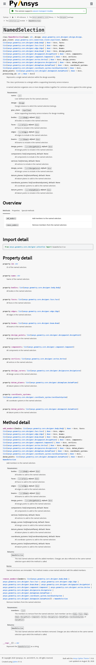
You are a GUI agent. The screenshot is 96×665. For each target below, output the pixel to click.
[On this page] (91, 4)
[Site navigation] (4, 4)
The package (65, 17)
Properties (16, 210)
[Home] (13, 17)
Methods (6, 210)
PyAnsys (6, 17)
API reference (21, 17)
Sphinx (15, 662)
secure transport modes (43, 11)
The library (41, 17)
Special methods (28, 210)
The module (15, 21)
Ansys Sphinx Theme (81, 658)
